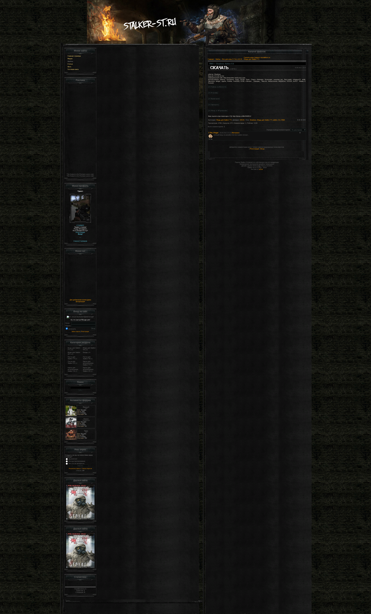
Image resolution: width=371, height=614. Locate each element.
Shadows (253, 120)
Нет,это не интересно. (77, 463)
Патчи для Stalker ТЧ (71, 357)
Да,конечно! (73, 459)
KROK (242, 120)
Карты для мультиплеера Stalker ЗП (88, 369)
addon (275, 120)
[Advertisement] (80, 128)
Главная (211, 59)
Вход (262, 149)
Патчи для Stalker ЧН (86, 357)
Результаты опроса (75, 468)
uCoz (261, 169)
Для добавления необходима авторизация (80, 300)
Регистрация (85, 331)
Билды (85, 352)
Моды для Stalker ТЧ (251, 59)
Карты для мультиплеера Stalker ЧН (73, 369)
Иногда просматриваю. (77, 461)
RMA (283, 120)
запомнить (72, 329)
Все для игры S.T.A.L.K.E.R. (232, 59)
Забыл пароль (76, 331)
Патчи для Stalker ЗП (71, 362)
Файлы (217, 59)
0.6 (279, 120)
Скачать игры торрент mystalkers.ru (257, 57)
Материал (235, 133)
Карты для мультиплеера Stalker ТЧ (88, 363)
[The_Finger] (213, 135)
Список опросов (87, 468)
